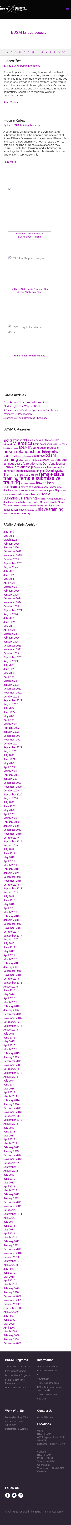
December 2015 (12, 1014)
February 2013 (11, 1147)
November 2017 (12, 927)
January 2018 (11, 919)
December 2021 (12, 735)
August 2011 (10, 1218)
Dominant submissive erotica (49, 467)
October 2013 (11, 1116)
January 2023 (11, 684)
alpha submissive (32, 440)
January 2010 (11, 1292)
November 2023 (12, 649)
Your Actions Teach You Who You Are (25, 402)
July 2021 (8, 755)
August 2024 (10, 614)
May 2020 (8, 810)
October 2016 (11, 978)
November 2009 (12, 1300)
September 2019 (12, 841)
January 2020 (11, 826)
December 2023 (12, 645)
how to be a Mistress (32, 487)
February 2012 (11, 1194)
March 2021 (10, 771)
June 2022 (9, 712)
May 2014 (8, 1088)
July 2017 (8, 943)
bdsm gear (39, 444)
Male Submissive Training (26, 496)
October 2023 (11, 653)
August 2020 (10, 798)
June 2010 (9, 1272)
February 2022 (11, 727)
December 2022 (12, 688)
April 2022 (9, 720)
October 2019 (11, 837)
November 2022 (12, 692)
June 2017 (9, 947)
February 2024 (11, 637)
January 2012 (11, 1198)
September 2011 (12, 1214)
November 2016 (12, 974)
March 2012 (10, 1190)
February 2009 (11, 1335)
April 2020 (9, 814)
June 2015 (9, 1037)
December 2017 (12, 923)
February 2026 (11, 543)
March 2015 (10, 1049)
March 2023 (10, 680)
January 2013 (11, 1151)
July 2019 (8, 849)
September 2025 (12, 563)
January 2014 (11, 1104)
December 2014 (12, 1061)
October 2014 (11, 1068)
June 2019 (9, 853)
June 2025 (9, 575)
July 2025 (8, 571)
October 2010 (11, 1257)
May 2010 (8, 1276)
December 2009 (12, 1296)
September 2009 (12, 1308)
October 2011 (11, 1210)
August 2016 (10, 986)
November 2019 (12, 833)
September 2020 (12, 794)
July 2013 (8, 1127)
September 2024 (12, 610)
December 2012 (12, 1155)
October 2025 (11, 559)
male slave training (28, 494)
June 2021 (9, 759)
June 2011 (9, 1225)
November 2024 (12, 602)
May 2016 (8, 994)
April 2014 (9, 1092)
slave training (50, 509)
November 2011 (12, 1206)
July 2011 (8, 1221)
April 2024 (9, 629)
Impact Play (53, 490)
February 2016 (11, 1006)
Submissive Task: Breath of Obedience (25, 418)
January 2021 (11, 778)
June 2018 (9, 900)
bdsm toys (38, 455)
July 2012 (8, 1174)
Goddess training (28, 483)
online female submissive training (28, 506)
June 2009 (9, 1319)
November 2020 (12, 786)
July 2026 (8, 531)
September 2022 (12, 700)
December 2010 (12, 1249)
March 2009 (10, 1331)
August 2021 (10, 751)
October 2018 (11, 884)
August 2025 (10, 567)
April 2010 (9, 1280)
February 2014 (11, 1100)
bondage (61, 460)
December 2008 (12, 1343)
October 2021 (11, 743)
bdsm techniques (23, 456)
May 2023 (8, 673)
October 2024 (11, 606)
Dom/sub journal (54, 463)
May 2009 (8, 1323)
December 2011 (12, 1202)
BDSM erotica (18, 443)
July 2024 (8, 618)
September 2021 (12, 747)
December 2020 (12, 782)
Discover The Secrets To (29, 233)
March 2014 (10, 1096)
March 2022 (10, 724)
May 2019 (8, 857)
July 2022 (8, 708)
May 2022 (8, 716)
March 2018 (10, 912)
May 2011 (8, 1229)
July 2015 (8, 1033)
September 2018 (12, 888)
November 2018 (12, 880)
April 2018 (9, 908)
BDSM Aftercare (50, 440)
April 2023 (9, 677)
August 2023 (10, 661)
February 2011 (11, 1241)
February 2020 (11, 822)
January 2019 (11, 872)
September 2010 (12, 1261)
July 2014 (8, 1080)
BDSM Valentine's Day (42, 460)
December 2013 (12, 1108)
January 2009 (11, 1339)
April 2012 (9, 1186)
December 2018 (12, 876)
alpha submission (12, 440)
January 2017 (11, 967)
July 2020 (8, 802)
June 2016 (9, 990)
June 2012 (9, 1178)
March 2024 (10, 633)
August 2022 (10, 704)
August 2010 (10, 1264)
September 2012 (12, 1167)
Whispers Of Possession (17, 414)
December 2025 (12, 551)
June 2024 (9, 622)
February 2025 (11, 590)
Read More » (10, 102)
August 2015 (10, 1029)
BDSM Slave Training (29, 236)
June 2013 (9, 1131)
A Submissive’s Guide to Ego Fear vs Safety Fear (31, 410)
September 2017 (12, 935)
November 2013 (12, 1112)
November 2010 (12, 1253)
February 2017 (11, 963)
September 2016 (12, 982)
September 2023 (12, 657)
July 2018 (8, 896)
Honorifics (12, 60)
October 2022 (11, 696)
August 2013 (10, 1123)
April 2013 (9, 1139)
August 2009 (10, 1311)
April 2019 (9, 861)
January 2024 (11, 641)
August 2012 (10, 1170)
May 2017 (8, 951)
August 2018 (10, 892)
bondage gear (11, 463)
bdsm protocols (49, 447)
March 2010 (10, 1284)
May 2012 (8, 1182)
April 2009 (9, 1327)
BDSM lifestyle (29, 447)
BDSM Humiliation (53, 444)
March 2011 (10, 1237)
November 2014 (12, 1065)
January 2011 (11, 1245)
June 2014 (9, 1084)
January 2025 (11, 594)
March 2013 (10, 1143)
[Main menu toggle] (67, 9)
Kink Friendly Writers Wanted (29, 355)
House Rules (14, 120)
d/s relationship (31, 463)
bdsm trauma (24, 460)
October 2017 (11, 931)
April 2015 (9, 1045)
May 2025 (8, 578)
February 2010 (11, 1288)
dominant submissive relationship (24, 470)
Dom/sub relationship (18, 467)
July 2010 (8, 1268)
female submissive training (31, 480)
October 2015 (11, 1021)
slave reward (31, 510)
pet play (48, 505)
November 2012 (12, 1159)
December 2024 (12, 598)
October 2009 (11, 1304)
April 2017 (9, 955)
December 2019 (12, 829)
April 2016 (9, 998)
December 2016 (12, 970)
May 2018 (8, 904)
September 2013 (12, 1119)
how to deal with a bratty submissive (30, 490)
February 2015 (11, 1053)
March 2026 (10, 539)
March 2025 (10, 586)
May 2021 (8, 763)
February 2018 (11, 916)
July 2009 (8, 1315)
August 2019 (10, 845)
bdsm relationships (22, 451)
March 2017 (10, 959)
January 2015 (11, 1057)
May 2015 (8, 1041)
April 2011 (9, 1233)
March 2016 (10, 1002)
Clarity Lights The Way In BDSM (21, 406)
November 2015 (12, 1018)
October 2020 (11, 790)
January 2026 (11, 547)
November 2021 (12, 739)
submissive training (16, 513)
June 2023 (9, 669)
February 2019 (11, 869)
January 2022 (11, 731)
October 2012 (11, 1163)
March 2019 (10, 865)
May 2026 (8, 535)
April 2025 (9, 582)
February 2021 (11, 775)
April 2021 (9, 767)
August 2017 (10, 939)
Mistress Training (45, 499)
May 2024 (8, 626)
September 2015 (12, 1025)
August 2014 (10, 1076)
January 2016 (11, 1010)
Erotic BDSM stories (27, 474)
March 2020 (10, 818)
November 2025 (12, 555)
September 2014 (12, 1072)
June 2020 (9, 806)
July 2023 (8, 665)
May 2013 (8, 1135)
